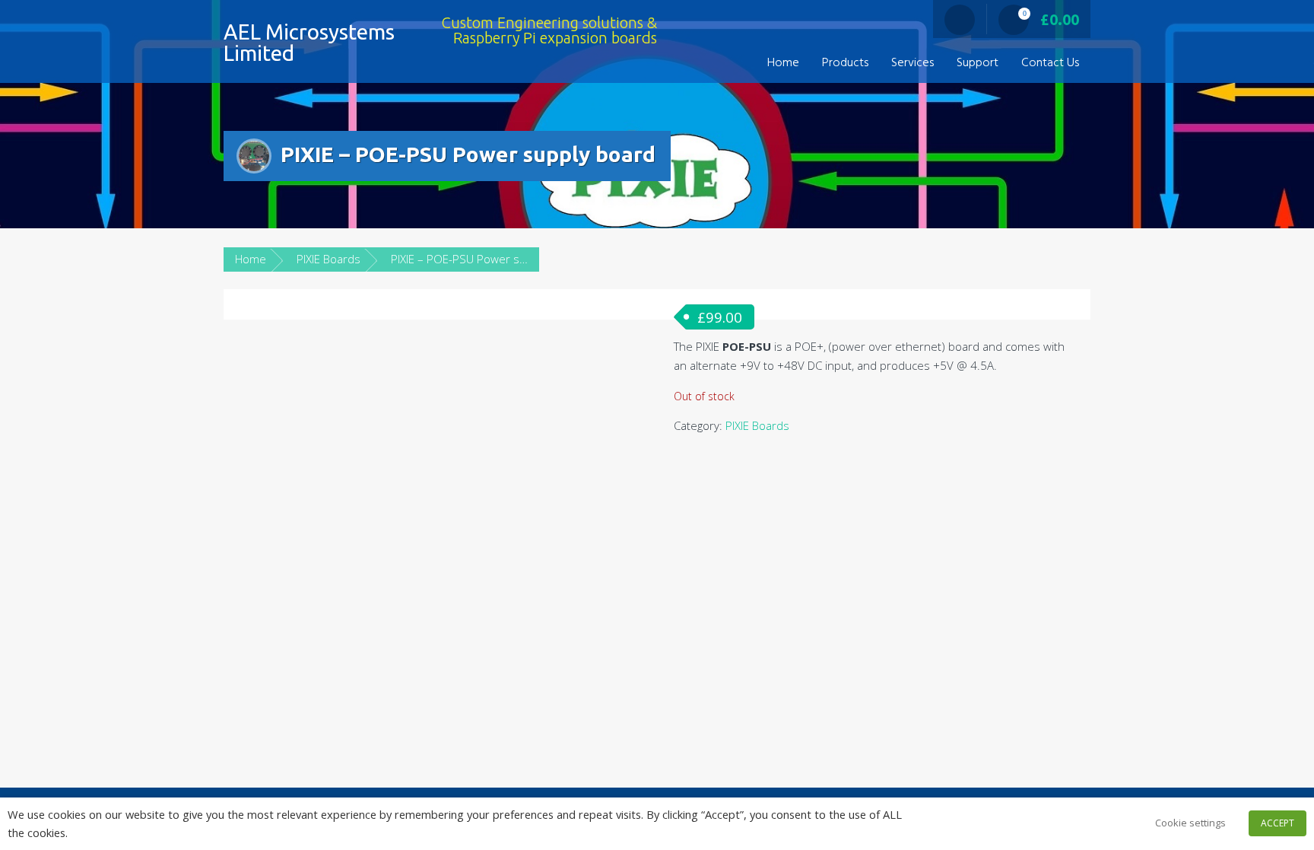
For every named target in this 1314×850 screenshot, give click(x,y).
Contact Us (1050, 63)
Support (977, 63)
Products (845, 63)
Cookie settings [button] (1190, 822)
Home (783, 63)
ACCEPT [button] (1277, 823)
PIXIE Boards (328, 258)
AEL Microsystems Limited (309, 42)
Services (912, 63)
